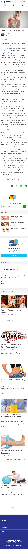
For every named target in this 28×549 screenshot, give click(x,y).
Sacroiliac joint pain (6, 182)
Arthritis (17, 179)
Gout (3, 179)
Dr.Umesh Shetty (9, 33)
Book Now (14, 255)
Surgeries (23, 5)
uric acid (11, 48)
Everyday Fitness (9, 179)
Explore (8, 9)
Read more (15, 269)
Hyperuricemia (15, 182)
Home (3, 9)
